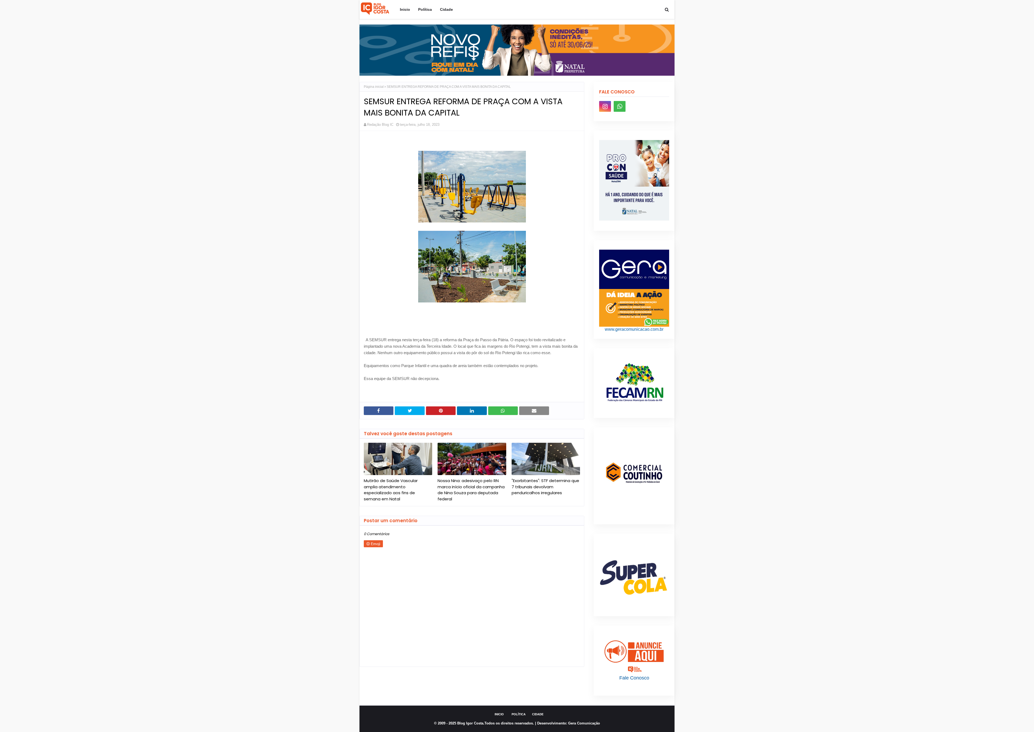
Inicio (499, 714)
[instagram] (605, 106)
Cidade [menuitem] (446, 9)
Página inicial (374, 87)
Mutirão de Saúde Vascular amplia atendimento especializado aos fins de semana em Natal (391, 490)
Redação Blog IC (380, 125)
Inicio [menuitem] (405, 9)
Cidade (537, 714)
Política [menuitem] (425, 9)
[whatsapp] (620, 106)
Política (519, 714)
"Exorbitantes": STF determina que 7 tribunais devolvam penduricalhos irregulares (545, 487)
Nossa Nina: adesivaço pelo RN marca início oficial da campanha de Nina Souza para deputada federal (471, 490)
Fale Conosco (634, 678)
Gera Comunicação (584, 723)
